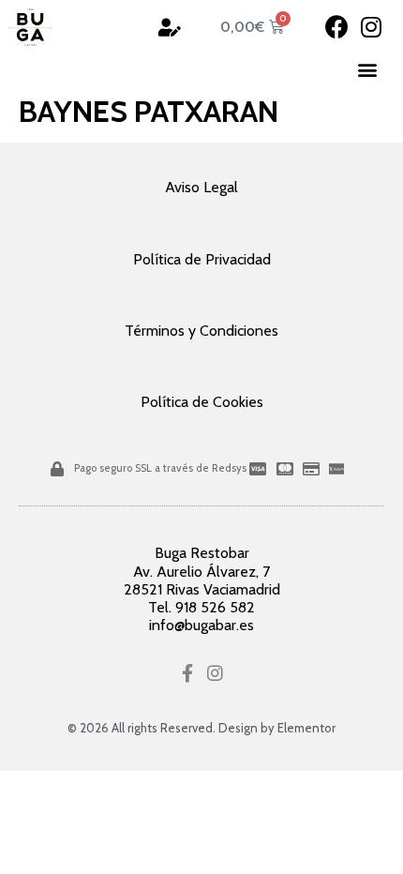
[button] (367, 69)
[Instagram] (371, 26)
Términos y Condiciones (201, 330)
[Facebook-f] (188, 673)
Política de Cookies (202, 402)
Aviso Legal (201, 187)
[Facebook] (337, 26)
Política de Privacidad (202, 259)
